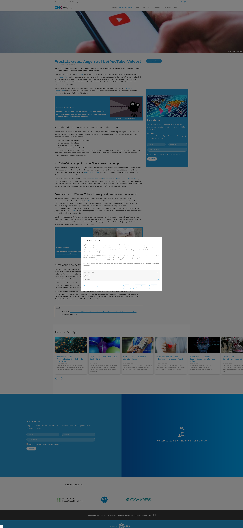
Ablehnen (127, 287)
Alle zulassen (154, 286)
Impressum (102, 286)
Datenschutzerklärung (90, 286)
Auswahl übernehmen (140, 286)
